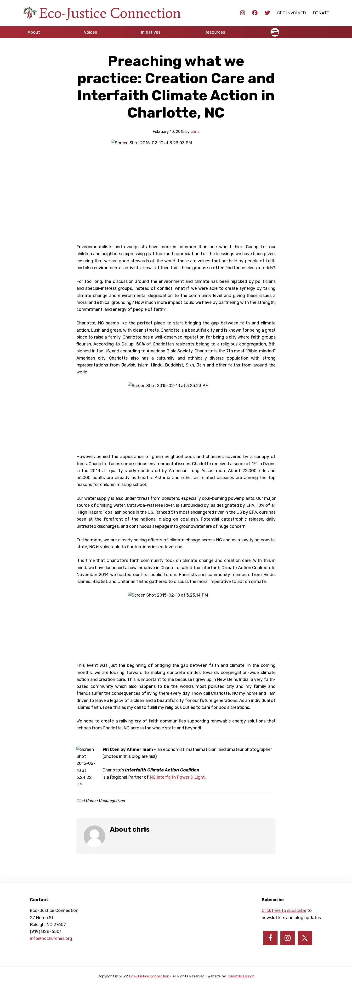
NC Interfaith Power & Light (177, 777)
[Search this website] (324, 30)
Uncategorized (112, 800)
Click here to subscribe (284, 910)
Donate (321, 13)
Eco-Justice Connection (110, 13)
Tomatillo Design (241, 976)
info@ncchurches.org (51, 938)
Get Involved (291, 13)
